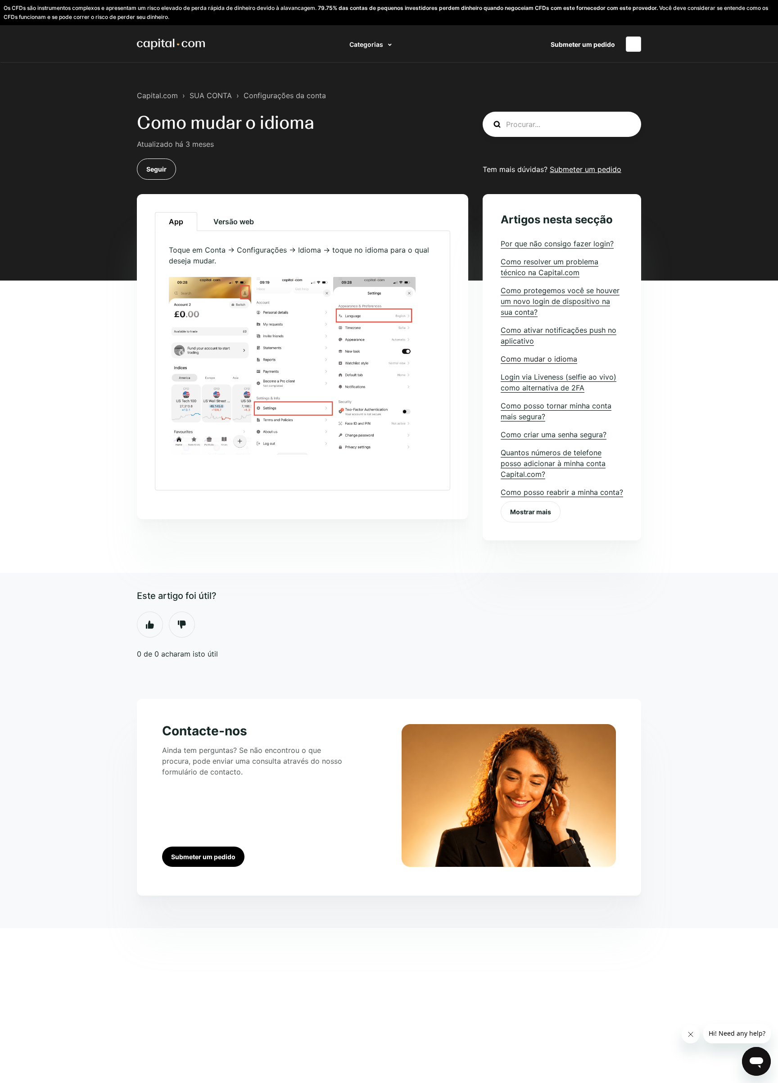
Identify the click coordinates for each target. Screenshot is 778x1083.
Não (182, 625)
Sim (150, 625)
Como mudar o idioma (539, 358)
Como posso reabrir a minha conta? (562, 492)
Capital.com (157, 95)
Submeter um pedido (583, 44)
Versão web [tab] (233, 221)
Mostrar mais (530, 512)
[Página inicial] (171, 44)
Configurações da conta (285, 95)
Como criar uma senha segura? (553, 434)
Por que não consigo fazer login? (557, 243)
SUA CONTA (211, 95)
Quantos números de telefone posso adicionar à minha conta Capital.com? (553, 463)
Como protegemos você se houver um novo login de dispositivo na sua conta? (560, 301)
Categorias (366, 44)
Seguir (156, 169)
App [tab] (176, 221)
